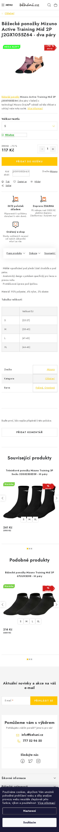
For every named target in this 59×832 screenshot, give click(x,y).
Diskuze (33, 253)
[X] (30, 761)
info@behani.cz (32, 735)
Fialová (39, 387)
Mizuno (53, 171)
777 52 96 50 (32, 741)
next (56, 498)
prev (2, 498)
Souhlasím (29, 822)
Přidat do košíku (29, 161)
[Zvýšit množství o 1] (53, 149)
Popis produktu (14, 253)
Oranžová (49, 387)
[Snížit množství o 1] (42, 149)
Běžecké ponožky (10, 97)
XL (35, 519)
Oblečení (50, 378)
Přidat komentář (29, 432)
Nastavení (29, 811)
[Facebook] (23, 761)
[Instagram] (38, 761)
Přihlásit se (43, 700)
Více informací (46, 803)
